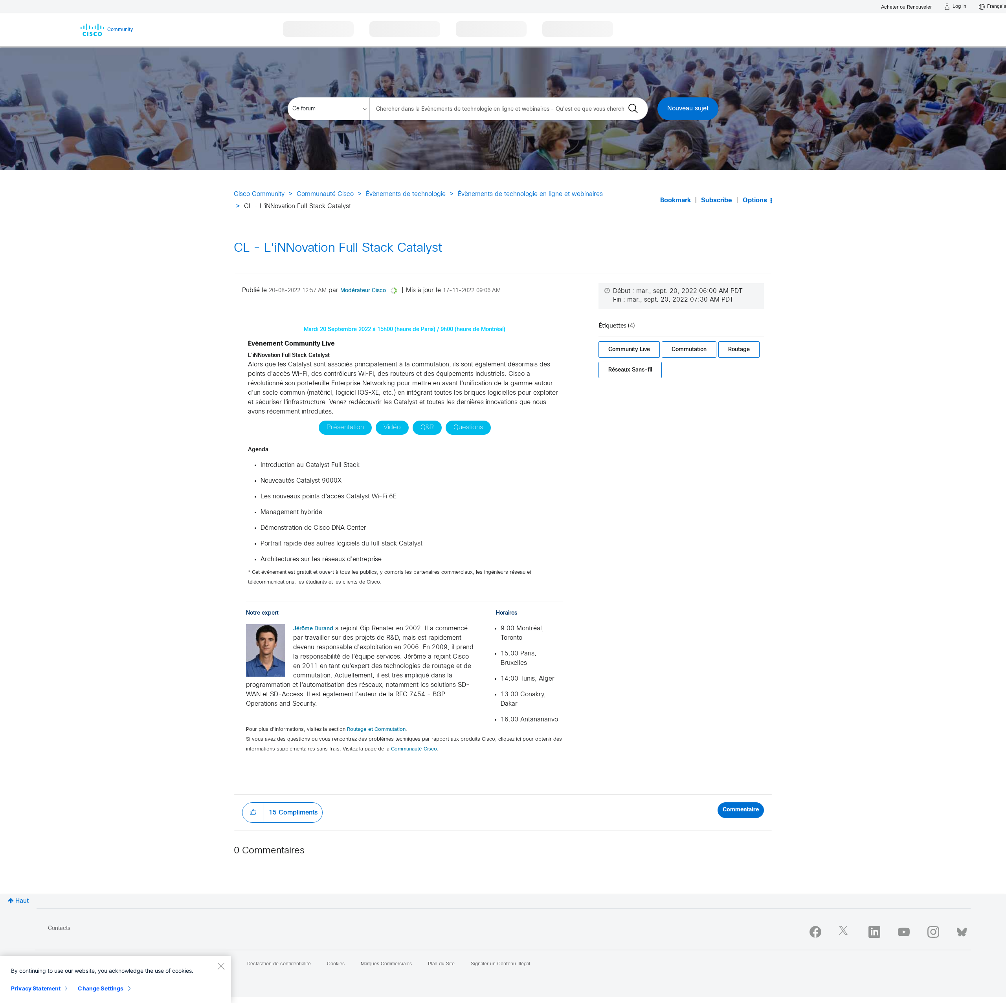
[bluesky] (962, 930)
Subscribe (716, 200)
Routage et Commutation (376, 729)
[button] (265, 650)
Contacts (59, 928)
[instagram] (933, 932)
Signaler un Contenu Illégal (500, 964)
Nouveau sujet (688, 109)
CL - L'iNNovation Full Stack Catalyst (338, 248)
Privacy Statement (36, 988)
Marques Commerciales (386, 964)
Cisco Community (259, 194)
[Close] (221, 966)
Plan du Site (441, 964)
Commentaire (741, 810)
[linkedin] (874, 932)
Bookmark (675, 200)
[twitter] (845, 932)
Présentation (345, 428)
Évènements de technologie (406, 194)
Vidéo (392, 428)
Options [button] (755, 200)
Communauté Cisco (325, 194)
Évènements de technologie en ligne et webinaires (530, 194)
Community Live (629, 349)
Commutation (689, 349)
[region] (115, 979)
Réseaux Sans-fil (630, 369)
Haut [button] (22, 901)
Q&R (427, 428)
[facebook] (815, 932)
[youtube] (904, 932)
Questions (468, 428)
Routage (739, 349)
